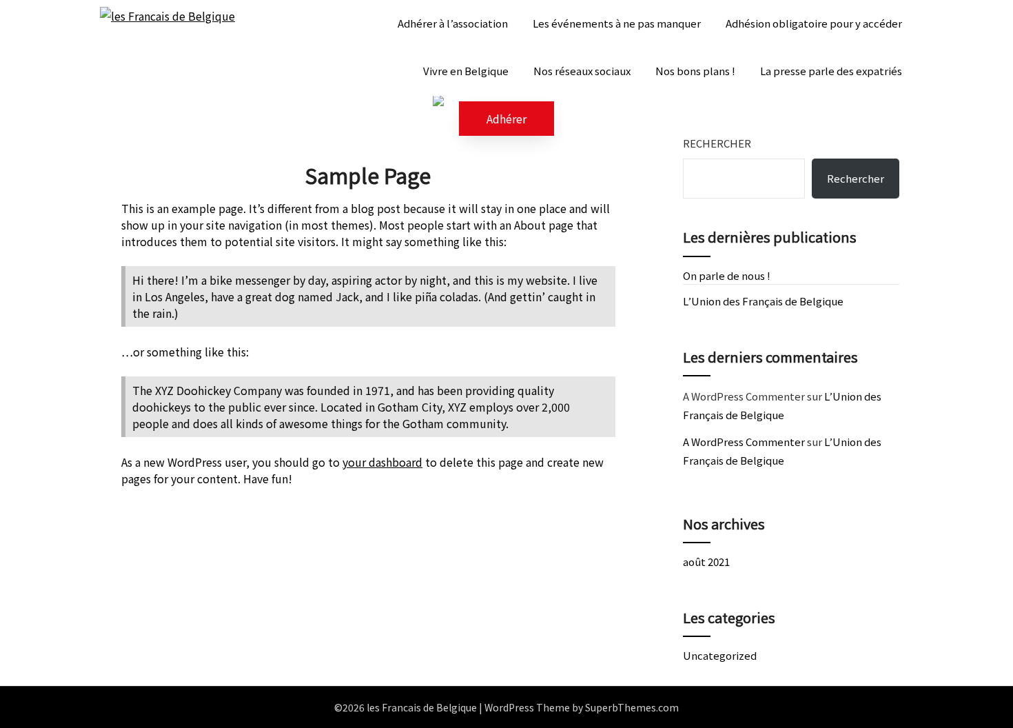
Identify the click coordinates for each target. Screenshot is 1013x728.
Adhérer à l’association (453, 23)
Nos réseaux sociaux (582, 70)
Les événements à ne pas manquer (617, 23)
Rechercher (717, 143)
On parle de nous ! (726, 275)
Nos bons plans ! (695, 70)
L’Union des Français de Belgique (763, 301)
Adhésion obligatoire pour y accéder (814, 23)
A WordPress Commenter (744, 441)
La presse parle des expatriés (831, 70)
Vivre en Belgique (466, 70)
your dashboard (382, 462)
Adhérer (506, 118)
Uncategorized (720, 655)
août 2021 (706, 561)
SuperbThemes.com (632, 707)
